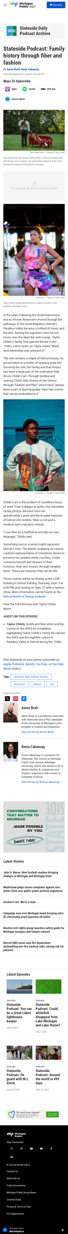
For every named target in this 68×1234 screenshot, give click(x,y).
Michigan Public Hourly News (21, 1192)
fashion (37, 684)
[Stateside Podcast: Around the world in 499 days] (48, 1053)
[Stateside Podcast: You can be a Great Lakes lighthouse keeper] (19, 986)
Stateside (11, 1000)
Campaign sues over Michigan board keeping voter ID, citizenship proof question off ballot (33, 915)
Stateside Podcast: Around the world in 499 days (48, 1077)
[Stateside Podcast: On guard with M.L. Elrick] (19, 1053)
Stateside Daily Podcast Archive (35, 30)
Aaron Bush (13, 69)
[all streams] (63, 1230)
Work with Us (13, 1178)
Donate (57, 4)
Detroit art (19, 684)
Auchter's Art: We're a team (19, 902)
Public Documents (16, 1185)
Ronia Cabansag (30, 69)
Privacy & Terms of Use (19, 1207)
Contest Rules (14, 1199)
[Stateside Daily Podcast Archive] (12, 31)
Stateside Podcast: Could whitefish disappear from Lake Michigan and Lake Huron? (48, 1015)
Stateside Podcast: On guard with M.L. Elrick (18, 1077)
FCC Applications (15, 1214)
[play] (5, 1230)
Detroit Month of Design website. (24, 596)
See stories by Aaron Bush (37, 732)
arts (52, 684)
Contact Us (12, 1171)
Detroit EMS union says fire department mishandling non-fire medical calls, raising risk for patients (33, 946)
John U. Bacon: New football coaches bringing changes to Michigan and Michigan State (30, 874)
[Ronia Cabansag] (10, 752)
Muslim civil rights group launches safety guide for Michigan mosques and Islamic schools (33, 929)
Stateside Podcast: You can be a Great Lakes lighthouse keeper (19, 1013)
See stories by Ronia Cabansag (40, 782)
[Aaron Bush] (10, 713)
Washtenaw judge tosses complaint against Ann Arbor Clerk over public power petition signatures (33, 889)
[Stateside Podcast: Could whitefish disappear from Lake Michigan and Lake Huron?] (48, 986)
